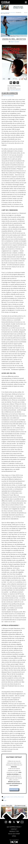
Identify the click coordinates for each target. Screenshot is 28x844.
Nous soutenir (14, 834)
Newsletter (14, 831)
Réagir (5, 800)
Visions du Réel (13, 797)
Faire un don (14, 789)
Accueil (2, 12)
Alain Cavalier (15, 42)
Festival (13, 12)
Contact (14, 829)
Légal (14, 836)
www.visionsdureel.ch (16, 90)
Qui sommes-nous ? (14, 827)
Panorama (7, 12)
